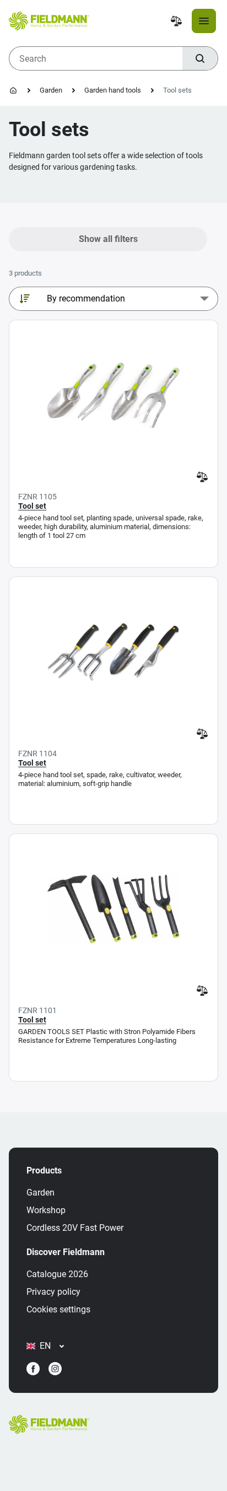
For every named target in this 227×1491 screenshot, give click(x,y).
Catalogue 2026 (57, 1274)
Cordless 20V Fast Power (74, 1228)
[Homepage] (13, 90)
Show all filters (108, 239)
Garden (51, 90)
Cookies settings (58, 1309)
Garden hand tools (112, 90)
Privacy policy (53, 1292)
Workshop (46, 1210)
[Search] (200, 58)
